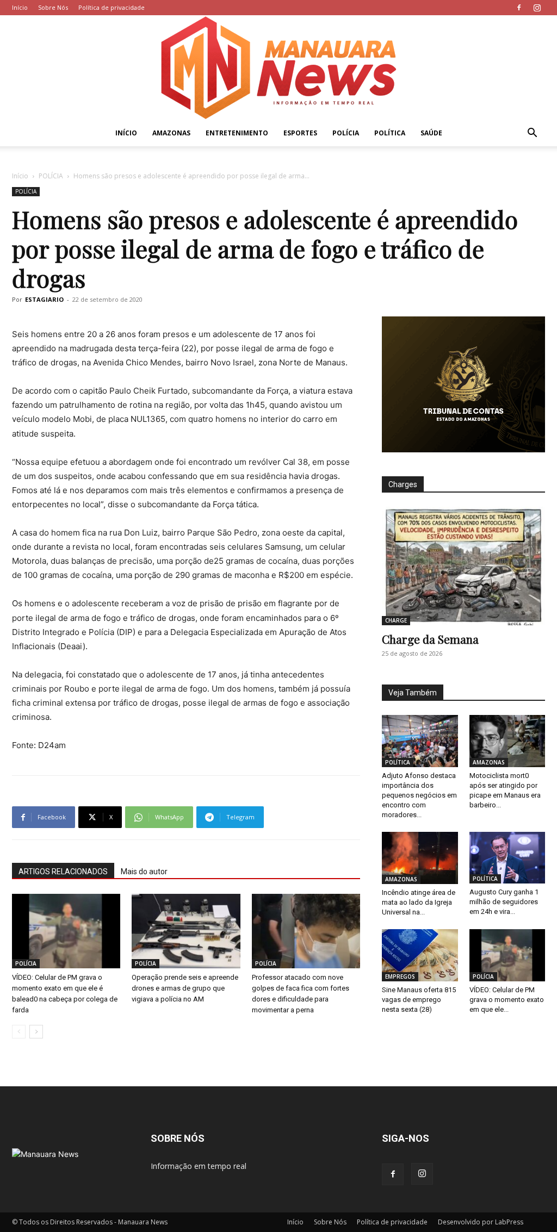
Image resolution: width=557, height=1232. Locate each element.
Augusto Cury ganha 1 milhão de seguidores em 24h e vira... (504, 902)
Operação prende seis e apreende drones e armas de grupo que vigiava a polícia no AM (185, 988)
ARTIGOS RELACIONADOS (63, 871)
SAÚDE (431, 133)
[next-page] (36, 1031)
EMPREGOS (400, 976)
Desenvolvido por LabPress (480, 1222)
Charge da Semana (430, 638)
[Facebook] (519, 7)
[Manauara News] (278, 67)
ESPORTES (300, 133)
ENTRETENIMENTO (237, 133)
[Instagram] (537, 7)
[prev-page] (19, 1031)
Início (20, 7)
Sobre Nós (53, 7)
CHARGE (396, 620)
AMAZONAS (171, 133)
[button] (532, 134)
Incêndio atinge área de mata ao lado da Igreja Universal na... (418, 902)
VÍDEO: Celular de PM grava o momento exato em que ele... (506, 999)
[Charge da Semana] (463, 566)
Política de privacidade (111, 7)
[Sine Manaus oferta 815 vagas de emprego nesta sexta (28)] (420, 955)
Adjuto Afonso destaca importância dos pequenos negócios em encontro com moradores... (419, 795)
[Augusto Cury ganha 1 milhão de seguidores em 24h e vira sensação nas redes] (507, 858)
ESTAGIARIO (44, 299)
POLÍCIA (345, 133)
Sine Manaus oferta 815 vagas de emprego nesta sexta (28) (419, 999)
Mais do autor (144, 871)
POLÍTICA (389, 133)
